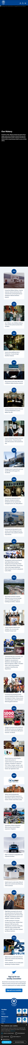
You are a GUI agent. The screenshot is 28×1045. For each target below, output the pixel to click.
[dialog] (14, 1034)
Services (3, 1021)
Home (2, 1011)
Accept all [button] (6, 1042)
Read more (13, 1031)
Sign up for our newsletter (14, 990)
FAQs (2, 1023)
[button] (14, 1039)
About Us (3, 1018)
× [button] (26, 1025)
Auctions (3, 1013)
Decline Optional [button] (19, 1042)
